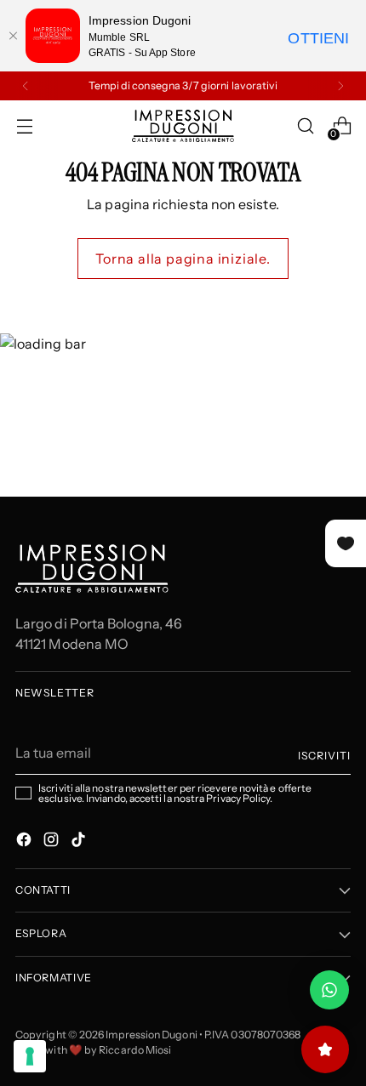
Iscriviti (324, 755)
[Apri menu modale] (24, 126)
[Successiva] (340, 85)
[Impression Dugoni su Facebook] (25, 842)
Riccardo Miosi (135, 1049)
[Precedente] (25, 85)
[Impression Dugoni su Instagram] (53, 842)
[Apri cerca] (305, 126)
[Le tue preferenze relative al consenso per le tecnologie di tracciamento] (30, 1056)
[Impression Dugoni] (183, 126)
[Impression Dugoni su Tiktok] (80, 842)
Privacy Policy (238, 798)
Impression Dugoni (151, 1034)
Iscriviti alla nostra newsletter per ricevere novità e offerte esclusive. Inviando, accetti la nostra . (175, 793)
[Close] (13, 36)
